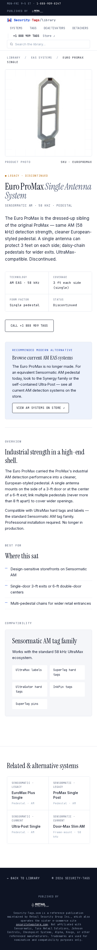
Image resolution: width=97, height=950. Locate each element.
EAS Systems (41, 57)
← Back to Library (23, 878)
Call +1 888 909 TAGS (29, 326)
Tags (33, 28)
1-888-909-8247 (49, 3)
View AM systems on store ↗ (40, 408)
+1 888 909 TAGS (26, 36)
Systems (16, 28)
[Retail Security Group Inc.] (42, 11)
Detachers (80, 28)
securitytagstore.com (32, 924)
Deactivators (54, 28)
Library (13, 57)
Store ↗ (49, 36)
